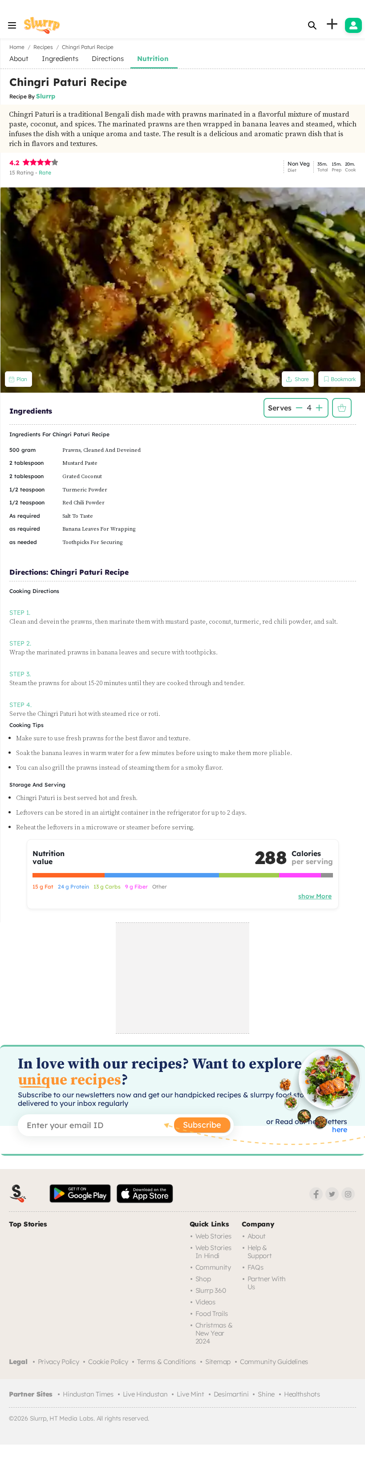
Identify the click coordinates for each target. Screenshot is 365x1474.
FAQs (255, 1267)
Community (213, 1267)
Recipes (43, 47)
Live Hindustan (145, 1394)
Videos (205, 1302)
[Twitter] (332, 1194)
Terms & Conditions (166, 1361)
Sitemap (218, 1361)
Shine (266, 1394)
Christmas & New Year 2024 (214, 1333)
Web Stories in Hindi (213, 1251)
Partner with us (266, 1283)
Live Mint (190, 1394)
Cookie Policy (108, 1361)
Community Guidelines (274, 1361)
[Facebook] (316, 1194)
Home (16, 47)
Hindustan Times (88, 1394)
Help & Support (259, 1251)
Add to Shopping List (342, 408)
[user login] (353, 25)
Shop (203, 1279)
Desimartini (231, 1394)
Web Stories (213, 1236)
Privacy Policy (58, 1361)
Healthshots (302, 1394)
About (256, 1236)
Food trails (211, 1313)
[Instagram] (348, 1194)
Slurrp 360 (210, 1290)
